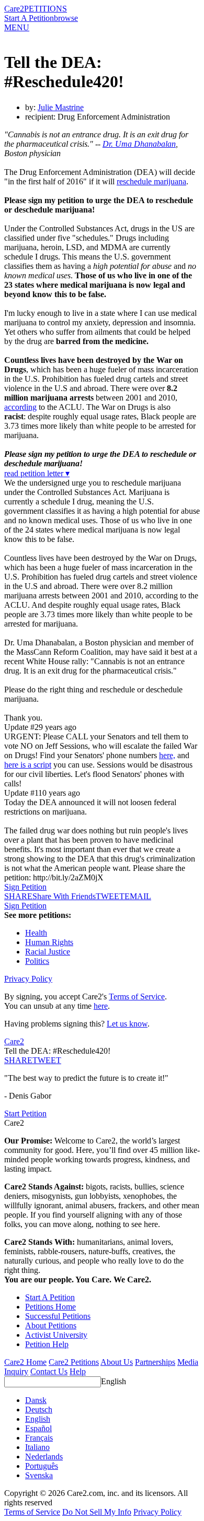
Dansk (36, 1400)
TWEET (110, 896)
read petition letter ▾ (37, 473)
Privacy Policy (28, 978)
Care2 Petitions (74, 1362)
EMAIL (137, 896)
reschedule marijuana (151, 181)
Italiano (37, 1447)
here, (167, 755)
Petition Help (47, 1344)
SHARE (18, 1060)
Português (41, 1465)
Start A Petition (29, 18)
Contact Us (48, 1371)
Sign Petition (25, 886)
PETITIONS (45, 8)
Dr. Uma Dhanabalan (139, 143)
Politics (37, 961)
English (113, 1381)
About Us (116, 1362)
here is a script (27, 764)
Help (78, 1371)
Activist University (56, 1334)
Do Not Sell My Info (96, 1511)
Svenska (39, 1475)
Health (36, 932)
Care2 (14, 8)
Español (38, 1428)
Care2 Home (25, 1362)
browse (66, 18)
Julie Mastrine (61, 107)
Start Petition (25, 1113)
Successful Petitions (57, 1316)
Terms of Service (137, 996)
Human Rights (49, 942)
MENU (16, 27)
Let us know (127, 1023)
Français (39, 1437)
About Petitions (50, 1325)
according (20, 407)
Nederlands (44, 1456)
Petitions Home (50, 1306)
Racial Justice (47, 951)
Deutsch (38, 1409)
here (101, 1005)
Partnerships (155, 1362)
